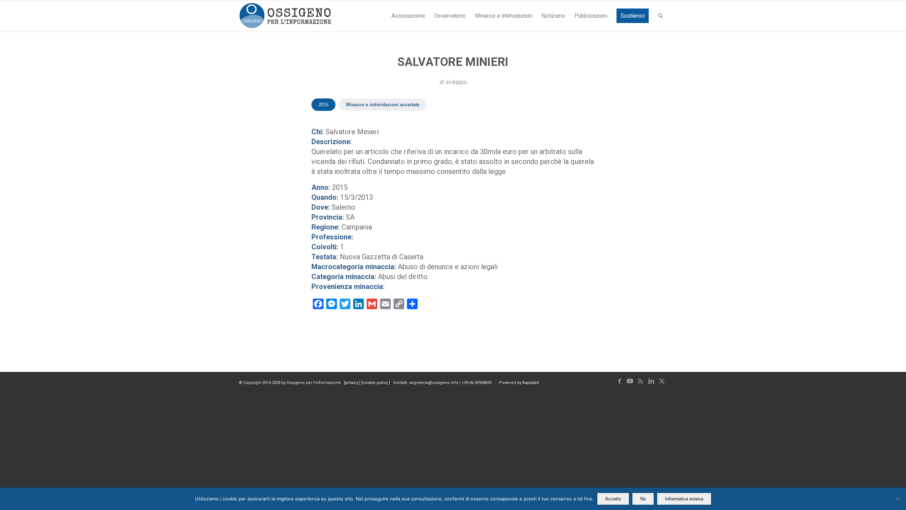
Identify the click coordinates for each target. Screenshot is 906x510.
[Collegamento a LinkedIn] (651, 381)
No (643, 499)
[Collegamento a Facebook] (619, 381)
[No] (897, 499)
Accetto (613, 499)
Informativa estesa (684, 499)
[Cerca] (660, 16)
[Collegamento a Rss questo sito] (640, 381)
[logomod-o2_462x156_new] (285, 16)
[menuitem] (408, 16)
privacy (352, 382)
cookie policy (375, 382)
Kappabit (530, 382)
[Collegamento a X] (661, 381)
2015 (323, 104)
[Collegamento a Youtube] (630, 381)
